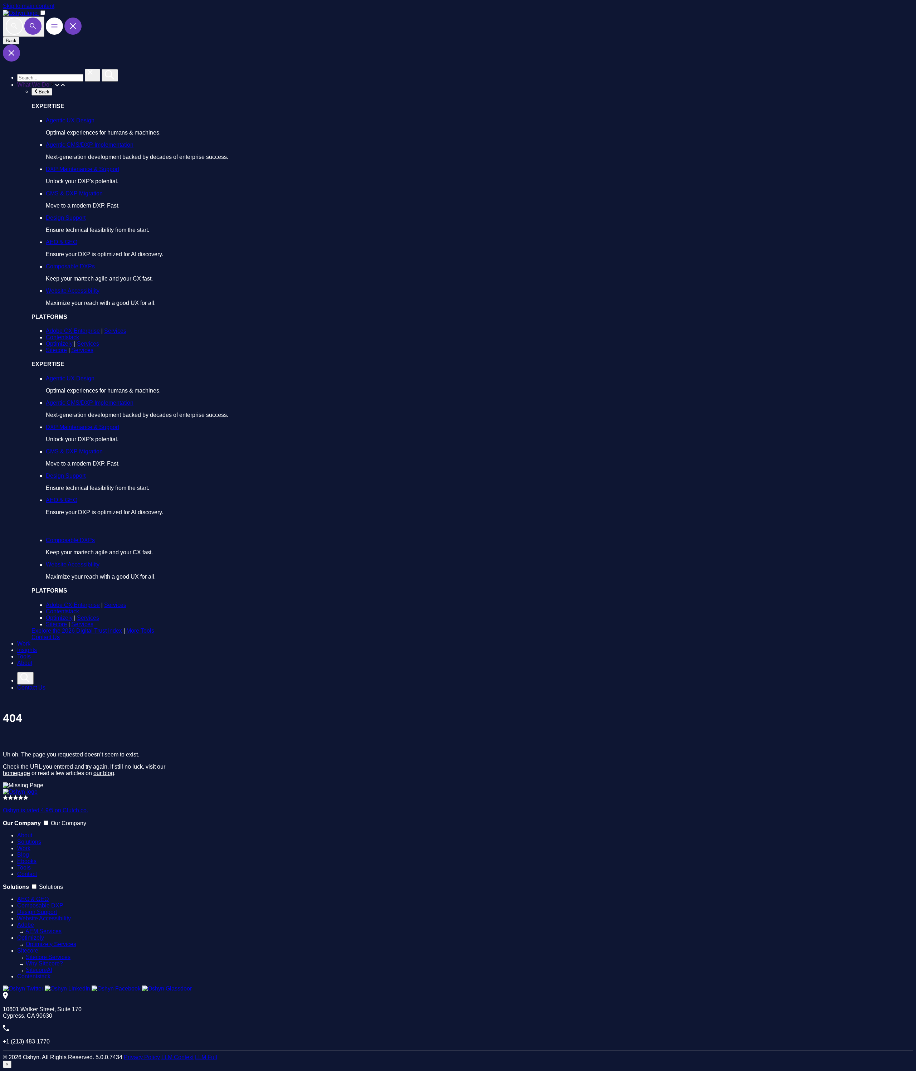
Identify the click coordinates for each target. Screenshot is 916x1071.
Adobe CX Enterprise (73, 331)
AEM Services (43, 931)
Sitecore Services (48, 957)
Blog (23, 855)
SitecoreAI (39, 970)
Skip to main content (28, 6)
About (24, 663)
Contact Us (45, 637)
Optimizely (59, 344)
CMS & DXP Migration (74, 193)
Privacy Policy (142, 1057)
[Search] (23, 26)
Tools (24, 656)
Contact (27, 874)
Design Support (66, 218)
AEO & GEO (61, 242)
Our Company (68, 823)
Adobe (25, 925)
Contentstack (62, 337)
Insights (27, 650)
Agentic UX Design (70, 120)
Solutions (29, 842)
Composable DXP (40, 905)
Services (115, 331)
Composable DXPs (70, 266)
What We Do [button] (34, 85)
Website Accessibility (72, 291)
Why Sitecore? (44, 963)
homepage (16, 773)
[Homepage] (20, 792)
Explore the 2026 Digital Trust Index (76, 631)
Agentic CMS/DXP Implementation (89, 145)
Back (11, 40)
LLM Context (177, 1057)
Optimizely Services (51, 944)
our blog (103, 773)
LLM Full (206, 1057)
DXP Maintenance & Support (82, 169)
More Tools (140, 631)
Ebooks (26, 861)
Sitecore (56, 350)
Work (23, 644)
